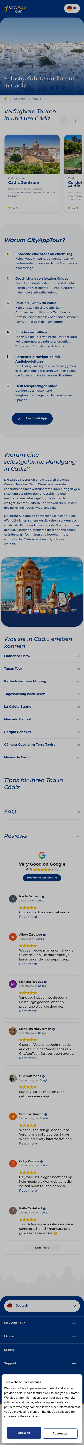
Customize (60, 1433)
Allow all (24, 1432)
